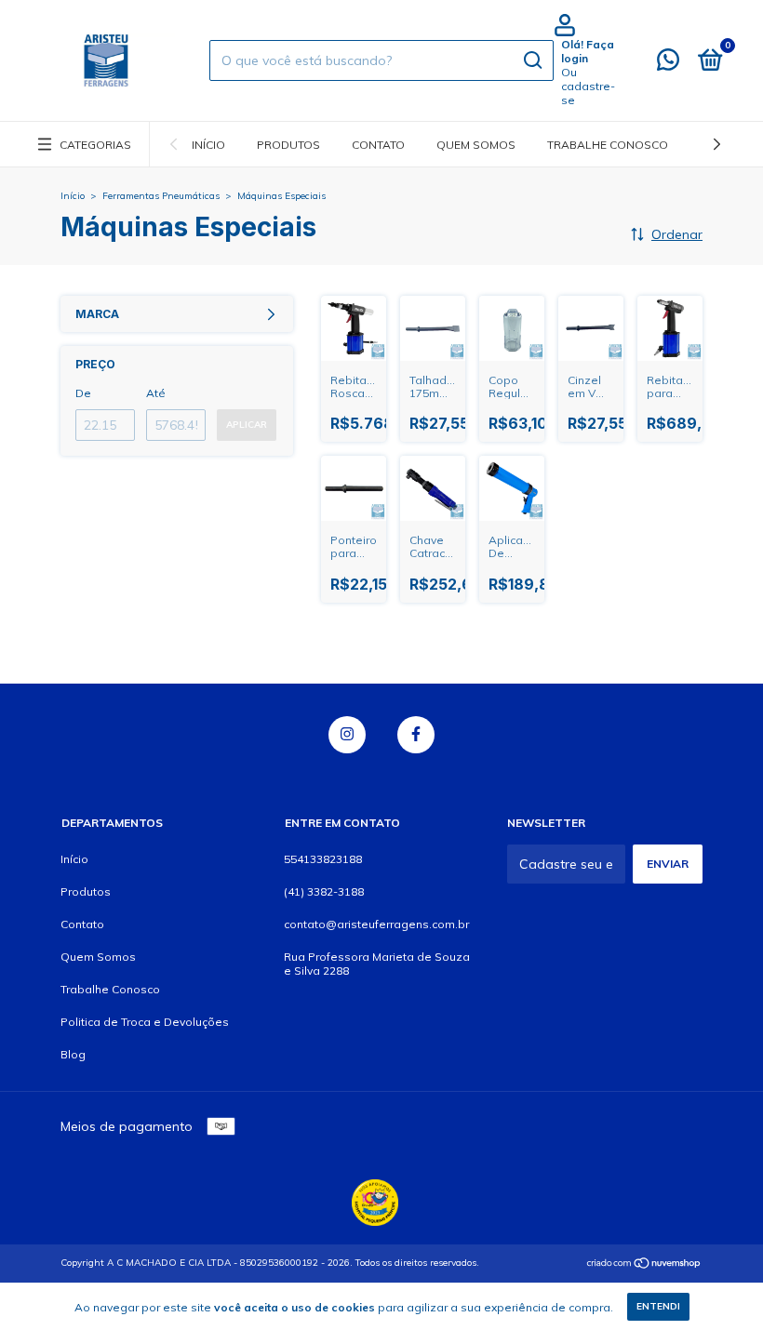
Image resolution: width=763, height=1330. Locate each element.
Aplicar (246, 425)
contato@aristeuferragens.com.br (376, 924)
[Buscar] (531, 60)
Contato (378, 145)
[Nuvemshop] (644, 1265)
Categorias (95, 145)
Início (208, 145)
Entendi (658, 1306)
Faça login (587, 51)
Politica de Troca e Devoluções (144, 1022)
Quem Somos (475, 145)
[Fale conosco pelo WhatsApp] (668, 63)
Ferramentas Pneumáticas (161, 196)
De (83, 393)
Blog (73, 1054)
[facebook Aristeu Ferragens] (416, 734)
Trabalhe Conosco (607, 145)
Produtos (288, 145)
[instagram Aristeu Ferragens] (347, 734)
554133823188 (323, 859)
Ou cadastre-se (588, 86)
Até (156, 393)
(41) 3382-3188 (324, 891)
